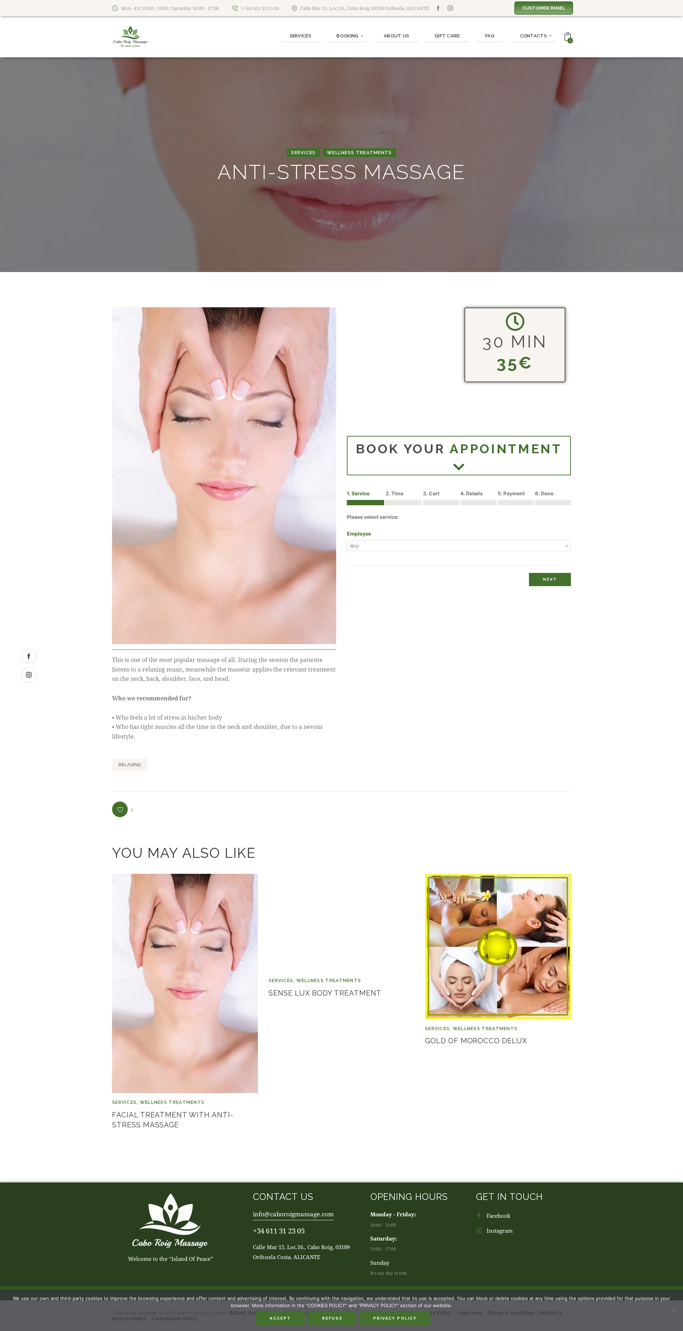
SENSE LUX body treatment (325, 993)
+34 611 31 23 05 (279, 1231)
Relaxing (129, 764)
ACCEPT (280, 1318)
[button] (122, 809)
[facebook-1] (438, 8)
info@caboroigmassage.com (293, 1214)
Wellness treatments (359, 152)
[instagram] (450, 8)
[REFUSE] (674, 1310)
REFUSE (332, 1318)
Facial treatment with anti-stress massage (172, 1120)
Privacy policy (395, 1318)
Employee (359, 534)
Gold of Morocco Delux (476, 1041)
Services (303, 152)
